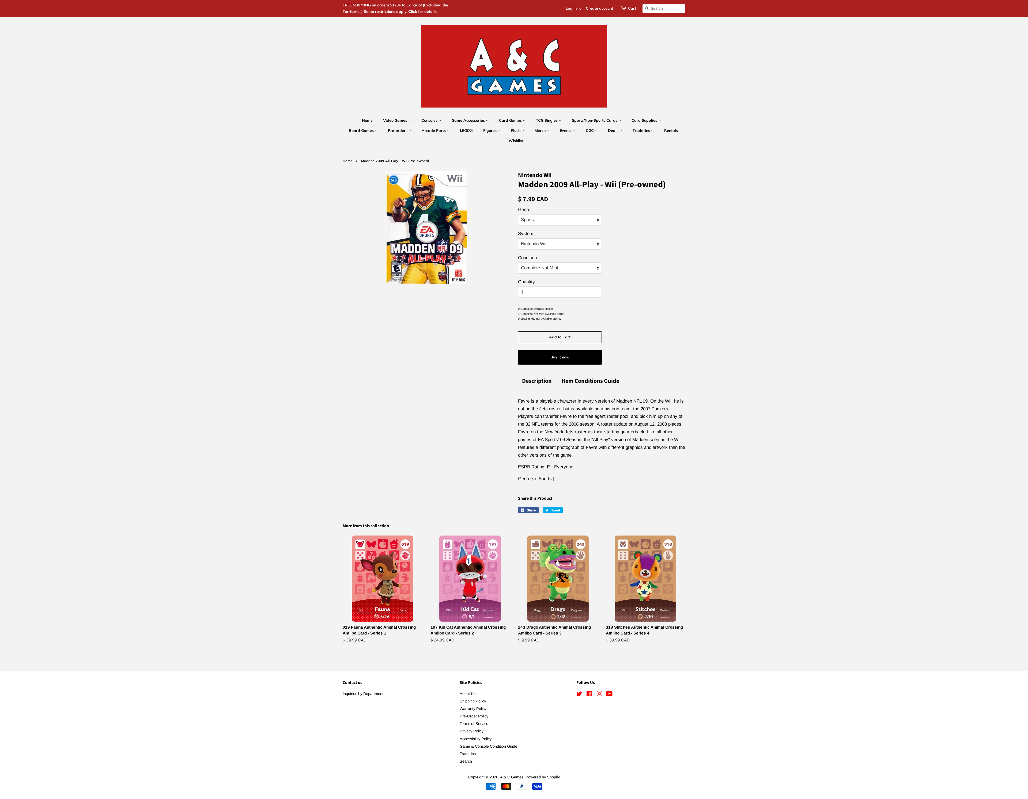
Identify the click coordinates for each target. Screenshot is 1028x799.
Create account (599, 8)
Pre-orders (398, 130)
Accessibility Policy (476, 739)
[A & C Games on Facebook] (589, 695)
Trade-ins (642, 130)
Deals (613, 130)
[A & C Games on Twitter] (579, 695)
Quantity (526, 281)
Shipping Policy (473, 701)
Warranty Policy (473, 708)
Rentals (671, 130)
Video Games (395, 120)
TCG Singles (547, 120)
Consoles (430, 120)
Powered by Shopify (543, 777)
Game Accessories (469, 120)
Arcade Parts (434, 130)
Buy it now (559, 357)
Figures (490, 130)
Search (466, 761)
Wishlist (516, 140)
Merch (541, 130)
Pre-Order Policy (474, 716)
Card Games (511, 120)
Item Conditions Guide (590, 381)
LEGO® (466, 130)
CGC (590, 130)
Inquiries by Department (363, 693)
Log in (571, 8)
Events (566, 130)
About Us (467, 693)
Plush (516, 130)
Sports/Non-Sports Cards (595, 120)
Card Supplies (645, 120)
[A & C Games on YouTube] (609, 695)
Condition (527, 257)
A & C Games (511, 777)
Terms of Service (474, 723)
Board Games (362, 130)
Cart (632, 8)
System (525, 233)
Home (367, 120)
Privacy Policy (471, 731)
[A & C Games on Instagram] (599, 695)
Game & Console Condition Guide (488, 746)
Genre (524, 209)
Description (537, 381)
